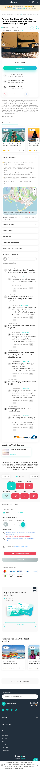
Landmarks (5, 750)
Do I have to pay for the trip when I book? (22, 383)
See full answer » (17, 285)
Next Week (33, 476)
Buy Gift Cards (20, 624)
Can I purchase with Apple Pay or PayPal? (21, 327)
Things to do (17, 14)
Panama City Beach (7, 14)
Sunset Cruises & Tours (29, 14)
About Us (5, 735)
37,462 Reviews (17, 8)
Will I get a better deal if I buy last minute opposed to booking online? (22, 271)
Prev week (6, 476)
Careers (4, 744)
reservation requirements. (21, 546)
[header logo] (11, 2)
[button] (31, 288)
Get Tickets (20, 68)
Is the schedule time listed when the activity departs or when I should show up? (21, 355)
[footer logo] (20, 756)
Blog (3, 741)
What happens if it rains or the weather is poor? (20, 410)
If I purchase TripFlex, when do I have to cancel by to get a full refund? (20, 299)
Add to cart (20, 560)
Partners (4, 738)
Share (30, 94)
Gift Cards (5, 747)
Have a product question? (12, 30)
